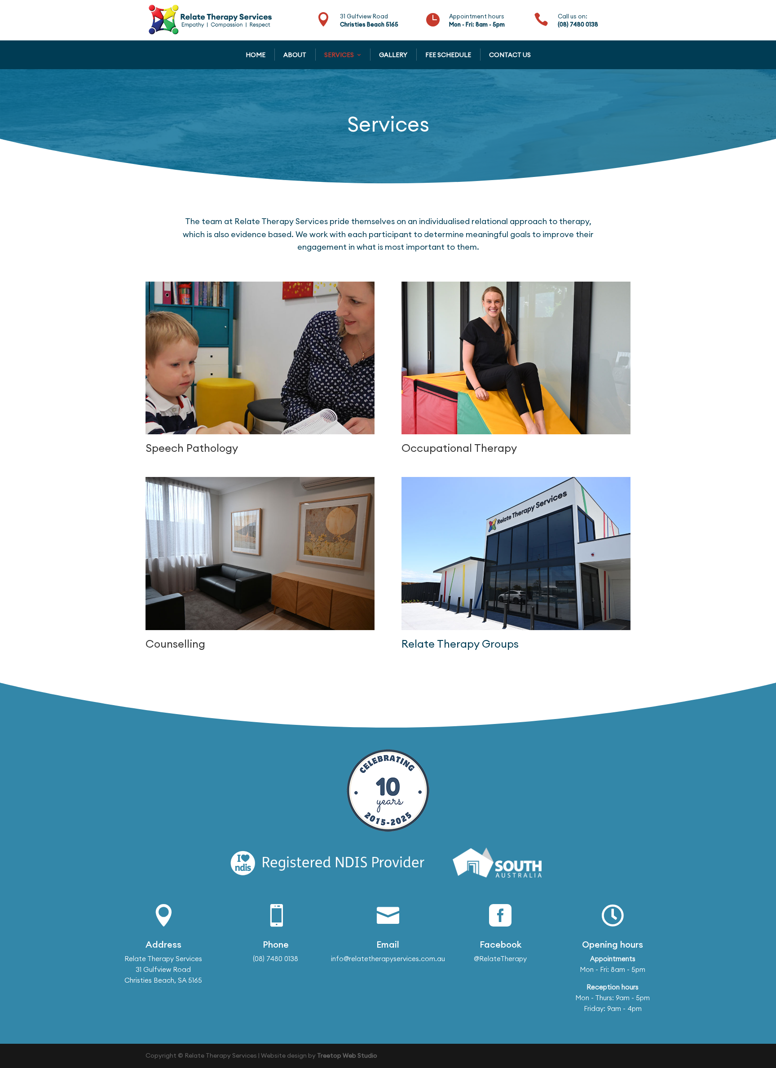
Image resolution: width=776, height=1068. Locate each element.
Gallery (393, 55)
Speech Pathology (192, 448)
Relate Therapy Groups (460, 643)
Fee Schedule (448, 55)
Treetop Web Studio (347, 1055)
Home (255, 55)
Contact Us (510, 55)
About (294, 55)
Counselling (175, 643)
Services (339, 55)
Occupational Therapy (459, 448)
